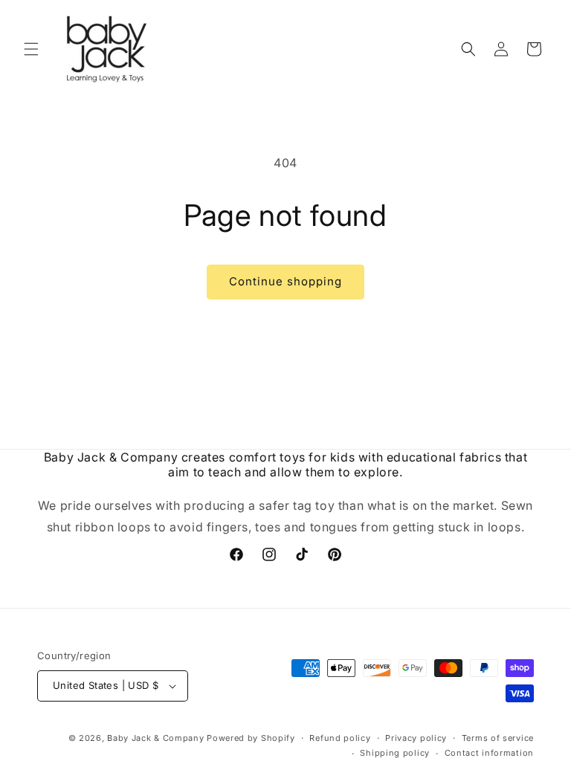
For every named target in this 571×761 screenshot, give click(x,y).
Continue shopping (285, 281)
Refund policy (339, 738)
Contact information (489, 753)
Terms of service (498, 738)
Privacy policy (416, 738)
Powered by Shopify (251, 738)
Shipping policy (395, 753)
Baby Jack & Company (155, 738)
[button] (31, 49)
